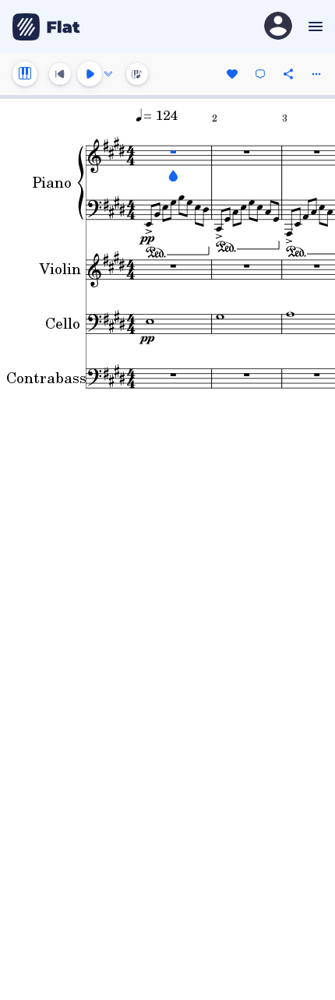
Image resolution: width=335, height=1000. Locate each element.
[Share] (288, 74)
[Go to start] (60, 74)
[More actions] (316, 74)
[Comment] (260, 74)
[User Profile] (278, 27)
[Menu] (314, 26)
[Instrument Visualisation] (137, 74)
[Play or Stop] (89, 74)
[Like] (232, 74)
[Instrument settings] (24, 74)
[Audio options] (108, 74)
